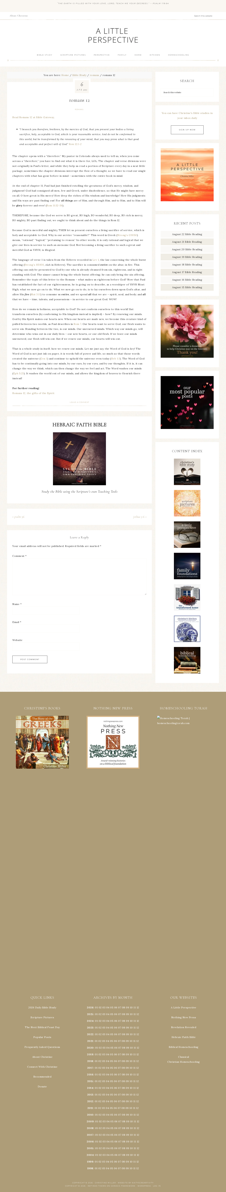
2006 (90, 1141)
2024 (90, 1020)
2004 (90, 1155)
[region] (42, 742)
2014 (90, 1088)
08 (123, 1007)
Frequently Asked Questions (42, 1047)
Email (16, 622)
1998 (90, 1168)
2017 (90, 1067)
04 (107, 1007)
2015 (90, 1081)
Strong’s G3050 (127, 235)
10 (131, 1014)
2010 (90, 1114)
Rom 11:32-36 (54, 205)
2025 (90, 1014)
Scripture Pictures (42, 1017)
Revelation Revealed (183, 1027)
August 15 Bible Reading (187, 287)
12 (137, 1014)
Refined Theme (97, 1186)
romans (79, 109)
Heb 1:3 (115, 358)
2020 (90, 1047)
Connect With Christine (42, 1066)
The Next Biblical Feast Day (42, 1027)
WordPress (144, 1186)
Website (17, 640)
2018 (90, 1061)
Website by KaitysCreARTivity (136, 1183)
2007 (90, 1134)
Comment (19, 556)
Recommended (42, 1076)
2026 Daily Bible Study (42, 1007)
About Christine (42, 1056)
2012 (90, 1101)
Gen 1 (43, 358)
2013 (90, 1094)
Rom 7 (77, 324)
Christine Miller (105, 1183)
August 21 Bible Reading (187, 241)
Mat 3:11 (36, 294)
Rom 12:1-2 (75, 144)
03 (103, 1007)
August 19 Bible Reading (187, 257)
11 (134, 1014)
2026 (90, 1007)
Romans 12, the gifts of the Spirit (33, 393)
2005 (90, 1148)
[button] (42, 742)
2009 (90, 1121)
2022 (90, 1034)
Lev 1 (96, 259)
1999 (90, 1161)
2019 (90, 1054)
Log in (157, 1186)
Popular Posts (42, 1037)
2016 (90, 1074)
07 (119, 1007)
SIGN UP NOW (187, 130)
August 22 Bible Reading (187, 234)
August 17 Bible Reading (187, 272)
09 (127, 1014)
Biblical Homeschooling (183, 1047)
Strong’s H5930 (34, 264)
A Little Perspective (113, 35)
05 (111, 1007)
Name (17, 604)
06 (115, 1007)
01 (96, 1007)
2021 (90, 1041)
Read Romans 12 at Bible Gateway (33, 117)
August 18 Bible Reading (187, 264)
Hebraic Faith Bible (184, 1037)
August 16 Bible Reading (187, 279)
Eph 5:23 (18, 373)
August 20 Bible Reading (187, 249)
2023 (90, 1027)
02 (100, 1007)
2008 (90, 1128)
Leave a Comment (79, 402)
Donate (42, 1086)
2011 (90, 1108)
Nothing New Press (183, 1017)
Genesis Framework (123, 1186)
